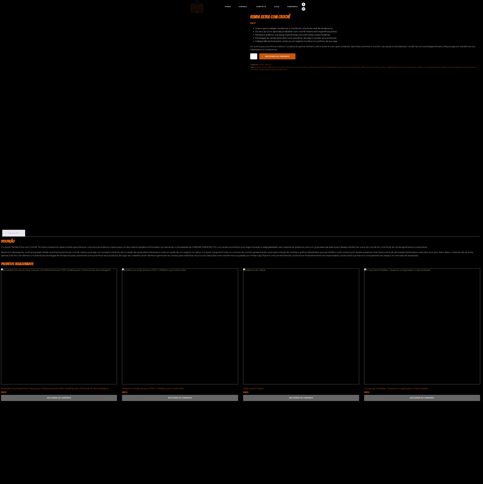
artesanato (271, 67)
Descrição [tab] (13, 233)
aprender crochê (260, 67)
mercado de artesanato (432, 67)
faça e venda (343, 67)
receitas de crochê (461, 67)
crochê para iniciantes (315, 67)
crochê (304, 67)
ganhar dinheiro (354, 67)
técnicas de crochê (256, 69)
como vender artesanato (284, 67)
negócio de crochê (447, 67)
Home (228, 7)
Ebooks (261, 65)
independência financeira (396, 67)
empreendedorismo (331, 67)
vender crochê (282, 69)
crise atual (297, 67)
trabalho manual (270, 69)
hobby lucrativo (380, 67)
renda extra (472, 67)
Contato (261, 7)
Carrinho (292, 7)
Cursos (243, 7)
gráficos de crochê (367, 67)
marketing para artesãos (414, 67)
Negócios (268, 65)
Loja (276, 7)
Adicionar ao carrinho (277, 56)
